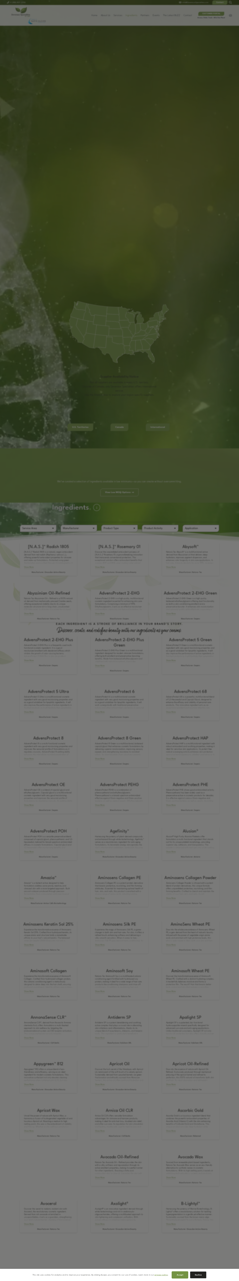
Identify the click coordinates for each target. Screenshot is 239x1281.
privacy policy (161, 1275)
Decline (198, 1275)
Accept (180, 1275)
